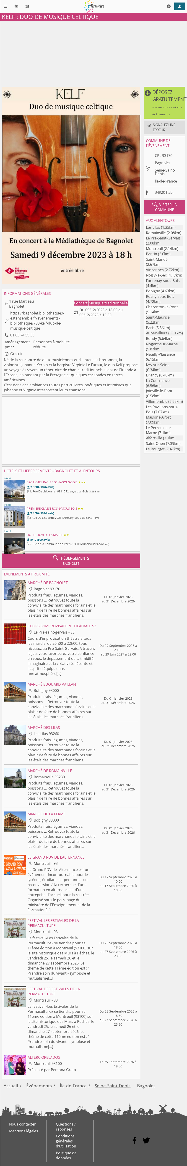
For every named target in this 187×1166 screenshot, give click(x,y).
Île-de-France (166, 181)
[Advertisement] (93, 53)
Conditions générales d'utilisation (66, 1141)
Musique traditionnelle (108, 303)
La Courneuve (158, 380)
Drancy (152, 375)
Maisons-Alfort (158, 417)
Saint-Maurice (158, 317)
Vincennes (155, 269)
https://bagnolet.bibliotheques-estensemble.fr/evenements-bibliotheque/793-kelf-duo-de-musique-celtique (37, 321)
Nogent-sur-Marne (162, 344)
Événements (39, 1086)
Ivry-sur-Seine (157, 364)
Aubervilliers (156, 333)
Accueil (11, 1086)
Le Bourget (155, 448)
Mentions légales (23, 1131)
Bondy (151, 338)
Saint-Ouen (155, 443)
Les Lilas (153, 227)
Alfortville (154, 438)
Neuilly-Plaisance (160, 354)
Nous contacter (22, 1124)
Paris (150, 327)
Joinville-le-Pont (159, 390)
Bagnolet (162, 162)
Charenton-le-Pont (162, 306)
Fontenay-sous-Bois (163, 280)
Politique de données (66, 1155)
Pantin (151, 253)
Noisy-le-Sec (156, 275)
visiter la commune (164, 207)
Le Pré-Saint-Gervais (163, 238)
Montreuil (154, 248)
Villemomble (156, 401)
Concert (81, 303)
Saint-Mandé (157, 259)
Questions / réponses (66, 1127)
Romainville (156, 232)
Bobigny (153, 290)
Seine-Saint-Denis (165, 172)
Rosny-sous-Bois (160, 296)
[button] (164, 103)
